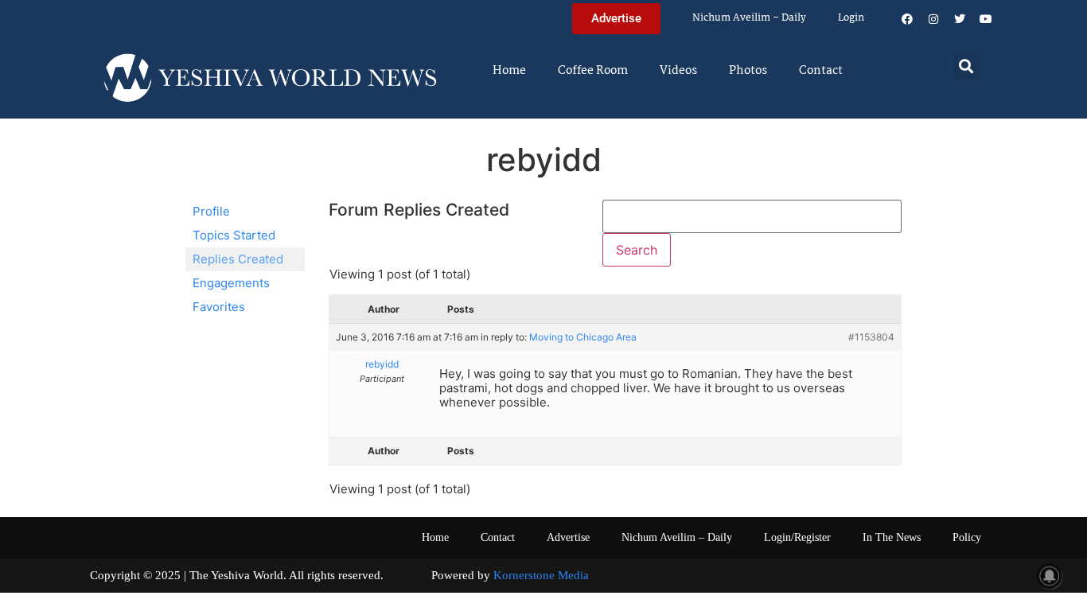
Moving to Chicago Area (583, 337)
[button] (966, 66)
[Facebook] (907, 19)
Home (509, 70)
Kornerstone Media (541, 575)
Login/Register (797, 537)
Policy (967, 537)
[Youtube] (986, 19)
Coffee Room (593, 70)
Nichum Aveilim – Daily (749, 18)
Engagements (231, 282)
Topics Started (234, 235)
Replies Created (238, 259)
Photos (748, 70)
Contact (821, 70)
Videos (678, 70)
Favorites (219, 306)
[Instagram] (933, 19)
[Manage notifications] (1049, 576)
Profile (211, 211)
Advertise (568, 537)
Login (851, 18)
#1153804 (871, 337)
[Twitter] (960, 19)
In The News (892, 537)
